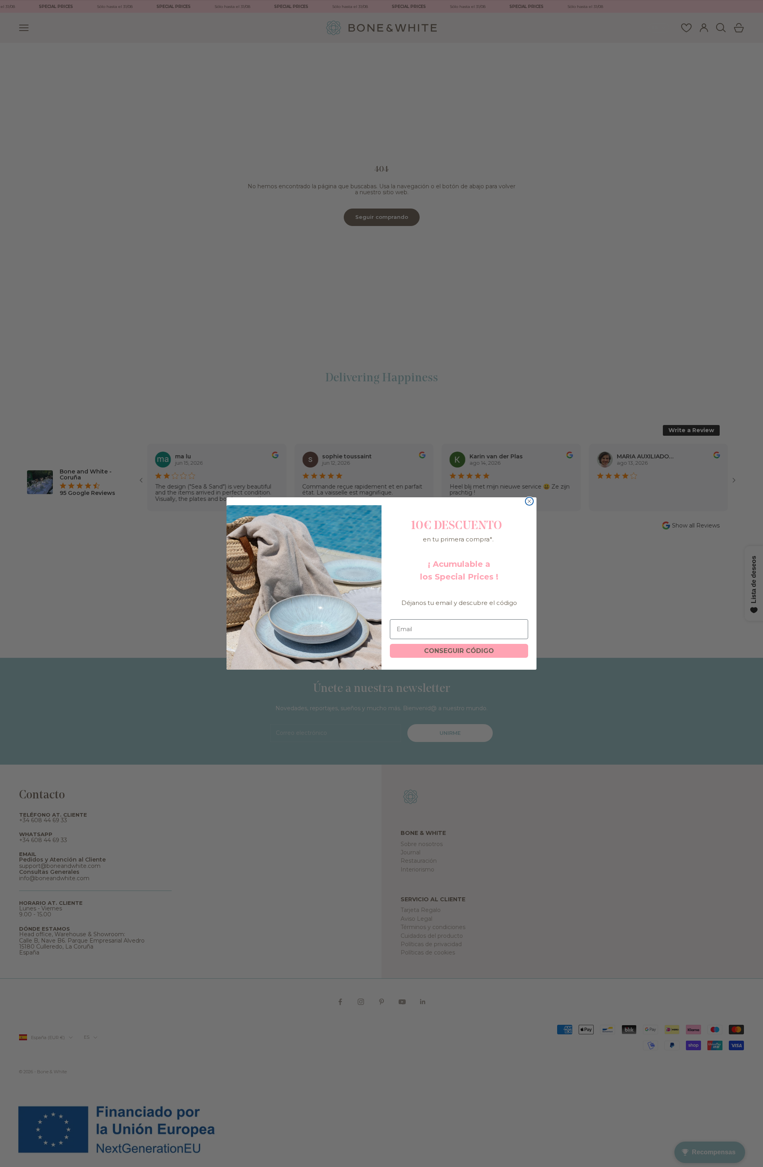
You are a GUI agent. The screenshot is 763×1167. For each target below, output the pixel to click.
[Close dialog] (529, 501)
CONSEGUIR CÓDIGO (459, 651)
